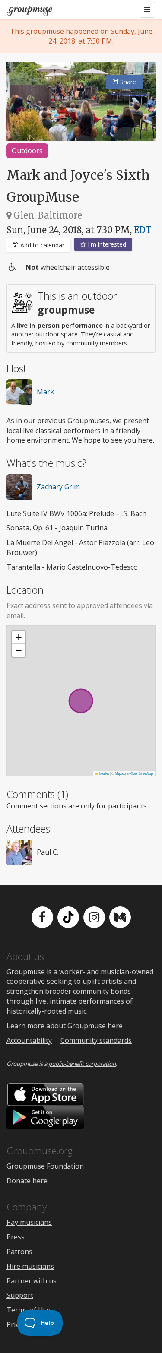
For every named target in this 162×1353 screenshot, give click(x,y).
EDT (143, 230)
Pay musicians (29, 1222)
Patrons (19, 1251)
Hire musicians (30, 1266)
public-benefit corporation (82, 1064)
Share (127, 82)
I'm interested (106, 244)
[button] (18, 637)
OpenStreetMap (141, 773)
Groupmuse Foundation (45, 1166)
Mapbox (120, 773)
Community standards (96, 1040)
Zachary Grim (58, 486)
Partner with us (31, 1281)
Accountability (29, 1040)
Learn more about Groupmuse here (64, 1025)
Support (19, 1295)
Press (15, 1237)
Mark (45, 391)
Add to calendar (41, 245)
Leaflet (103, 773)
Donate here (27, 1180)
